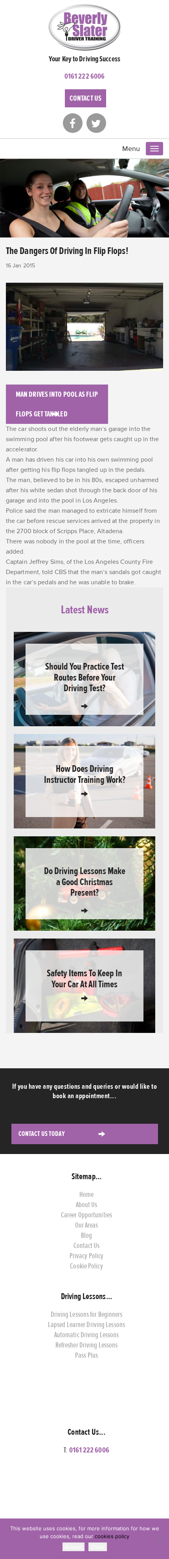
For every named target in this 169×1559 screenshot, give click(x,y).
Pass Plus (86, 1355)
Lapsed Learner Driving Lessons (86, 1324)
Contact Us (85, 98)
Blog (86, 1235)
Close (98, 1547)
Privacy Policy (86, 1256)
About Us (86, 1204)
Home (86, 1194)
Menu (131, 148)
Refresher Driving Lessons (86, 1345)
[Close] (159, 1539)
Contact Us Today (41, 1133)
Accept (73, 1547)
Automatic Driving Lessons (86, 1335)
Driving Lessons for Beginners (87, 1314)
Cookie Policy (86, 1266)
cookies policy (112, 1536)
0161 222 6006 (84, 76)
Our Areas (86, 1225)
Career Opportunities (86, 1215)
